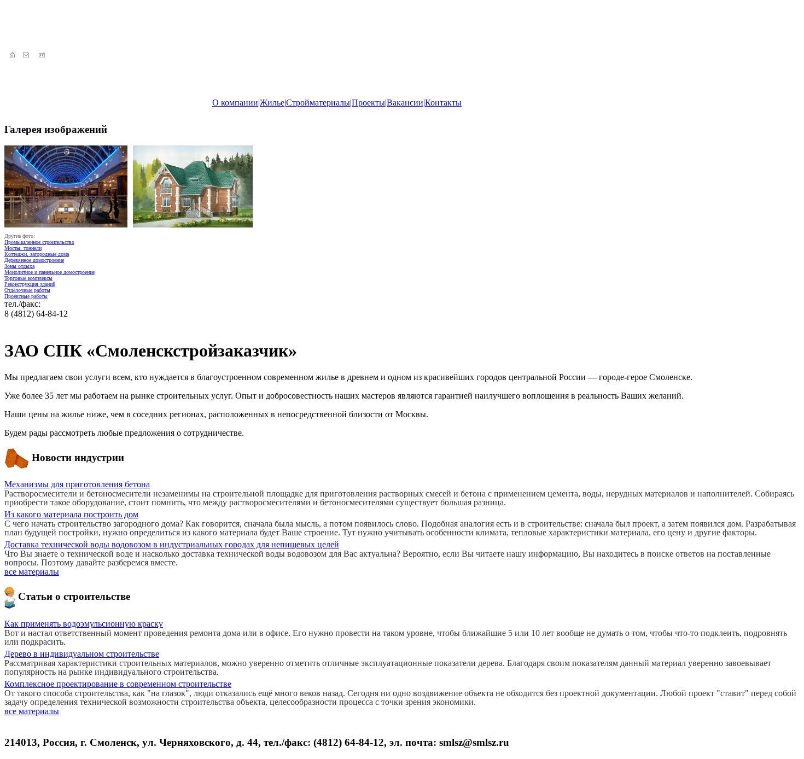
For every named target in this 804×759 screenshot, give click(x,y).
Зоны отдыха (19, 266)
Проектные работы (26, 296)
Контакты (443, 102)
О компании (235, 102)
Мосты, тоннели (23, 248)
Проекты (368, 102)
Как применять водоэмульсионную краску (83, 623)
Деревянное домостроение (34, 260)
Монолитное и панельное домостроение (49, 272)
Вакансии (405, 102)
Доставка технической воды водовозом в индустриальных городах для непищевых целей (171, 544)
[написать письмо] (27, 55)
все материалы (31, 571)
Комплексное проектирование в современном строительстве (117, 683)
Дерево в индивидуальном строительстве (81, 653)
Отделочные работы (27, 290)
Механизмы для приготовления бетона (77, 484)
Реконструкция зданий (29, 284)
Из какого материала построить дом (71, 514)
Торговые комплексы (28, 278)
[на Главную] (12, 55)
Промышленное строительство (39, 242)
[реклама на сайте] (42, 55)
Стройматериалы (318, 102)
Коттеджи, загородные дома (36, 254)
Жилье (272, 102)
